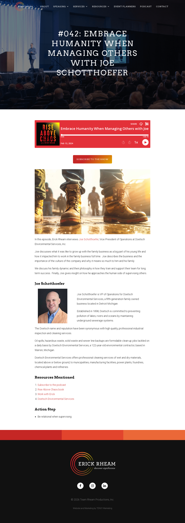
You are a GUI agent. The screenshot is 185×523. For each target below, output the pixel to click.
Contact (162, 6)
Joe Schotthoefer (89, 239)
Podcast (146, 6)
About (44, 6)
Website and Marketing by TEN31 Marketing (92, 508)
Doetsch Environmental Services (56, 398)
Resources (99, 6)
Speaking (59, 6)
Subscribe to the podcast (52, 384)
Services (79, 6)
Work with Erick (46, 394)
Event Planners (125, 6)
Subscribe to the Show (92, 159)
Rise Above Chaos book (51, 389)
